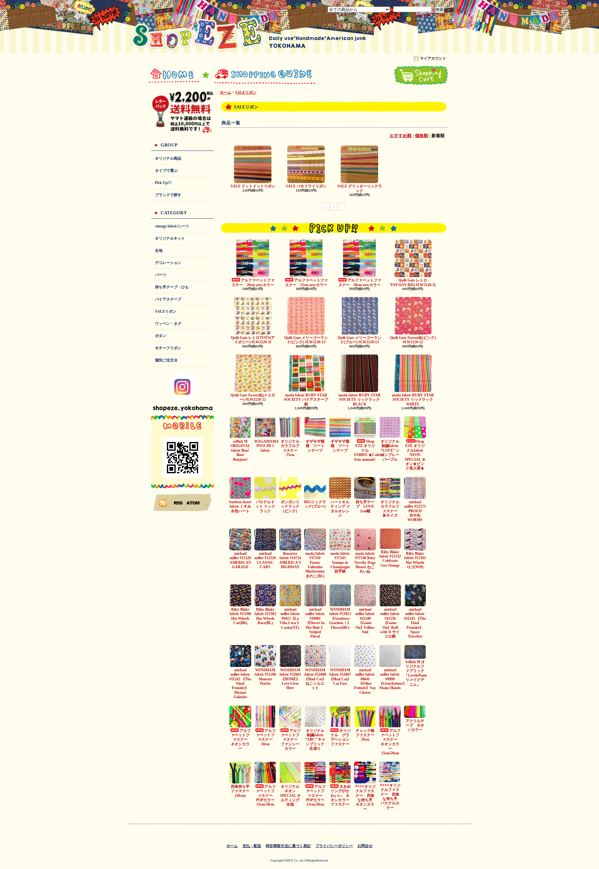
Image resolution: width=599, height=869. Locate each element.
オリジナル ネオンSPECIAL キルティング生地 (291, 795)
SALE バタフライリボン (306, 186)
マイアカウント (433, 58)
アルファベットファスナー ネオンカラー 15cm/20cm (391, 741)
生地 (159, 250)
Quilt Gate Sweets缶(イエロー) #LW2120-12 (253, 397)
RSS (178, 502)
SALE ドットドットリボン (253, 186)
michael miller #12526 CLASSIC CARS (265, 560)
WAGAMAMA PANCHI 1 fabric (266, 446)
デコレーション (168, 263)
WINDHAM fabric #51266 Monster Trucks (265, 677)
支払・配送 (251, 846)
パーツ (160, 275)
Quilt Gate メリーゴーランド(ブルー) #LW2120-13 (359, 339)
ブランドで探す (168, 195)
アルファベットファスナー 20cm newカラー (253, 282)
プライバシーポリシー (334, 846)
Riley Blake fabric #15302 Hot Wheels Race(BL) (265, 616)
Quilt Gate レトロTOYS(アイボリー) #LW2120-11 (253, 339)
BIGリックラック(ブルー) (315, 504)
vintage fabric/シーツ (172, 226)
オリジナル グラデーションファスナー (341, 737)
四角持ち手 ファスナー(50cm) (240, 791)
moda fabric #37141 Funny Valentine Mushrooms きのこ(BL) (315, 564)
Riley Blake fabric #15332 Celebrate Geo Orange (390, 559)
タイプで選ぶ (166, 170)
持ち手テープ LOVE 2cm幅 (365, 506)
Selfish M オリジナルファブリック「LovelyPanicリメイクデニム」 (415, 673)
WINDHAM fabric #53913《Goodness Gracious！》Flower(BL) (340, 618)
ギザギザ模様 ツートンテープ (315, 446)
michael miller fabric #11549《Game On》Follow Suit (365, 620)
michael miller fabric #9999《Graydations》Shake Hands (393, 679)
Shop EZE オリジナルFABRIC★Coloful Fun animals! (369, 450)
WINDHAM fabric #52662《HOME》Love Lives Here (290, 679)
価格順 (421, 135)
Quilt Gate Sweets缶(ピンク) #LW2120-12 (413, 339)
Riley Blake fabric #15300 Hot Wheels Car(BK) (240, 616)
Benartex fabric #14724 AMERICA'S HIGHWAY (290, 560)
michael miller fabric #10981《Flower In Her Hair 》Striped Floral (315, 622)
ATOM (193, 502)
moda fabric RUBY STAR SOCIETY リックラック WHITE (414, 399)
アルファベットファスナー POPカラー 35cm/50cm (267, 795)
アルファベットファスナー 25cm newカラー (306, 282)
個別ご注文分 (166, 360)
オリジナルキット (170, 238)
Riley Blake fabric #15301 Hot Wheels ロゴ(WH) (415, 560)
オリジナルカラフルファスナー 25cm (291, 448)
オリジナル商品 (168, 158)
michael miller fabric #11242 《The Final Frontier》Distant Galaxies (240, 683)
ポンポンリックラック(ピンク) (290, 506)
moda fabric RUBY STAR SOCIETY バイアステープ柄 (306, 399)
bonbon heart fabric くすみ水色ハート (240, 506)
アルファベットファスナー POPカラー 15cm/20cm (317, 795)
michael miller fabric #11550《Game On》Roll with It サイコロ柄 (390, 622)
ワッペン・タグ (168, 323)
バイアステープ (168, 299)
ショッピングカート (421, 76)
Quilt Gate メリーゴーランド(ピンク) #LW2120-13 (306, 339)
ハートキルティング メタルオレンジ (340, 509)
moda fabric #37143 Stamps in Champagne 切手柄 (340, 562)
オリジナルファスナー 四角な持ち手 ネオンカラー (366, 797)
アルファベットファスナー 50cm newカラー (360, 282)
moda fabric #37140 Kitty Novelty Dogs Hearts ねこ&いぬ (365, 562)
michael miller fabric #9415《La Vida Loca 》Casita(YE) (290, 618)
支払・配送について (259, 76)
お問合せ (340, 76)
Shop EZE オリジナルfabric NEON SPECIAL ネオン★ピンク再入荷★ (415, 454)
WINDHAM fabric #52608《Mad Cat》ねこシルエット (315, 679)
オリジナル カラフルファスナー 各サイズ (392, 509)
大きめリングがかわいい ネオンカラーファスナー (341, 795)
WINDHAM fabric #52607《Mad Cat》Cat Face (340, 677)
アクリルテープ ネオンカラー (415, 725)
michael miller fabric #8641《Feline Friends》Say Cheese (365, 681)
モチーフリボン (168, 348)
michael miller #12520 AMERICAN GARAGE (240, 560)
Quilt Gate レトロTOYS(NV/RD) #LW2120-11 (413, 282)
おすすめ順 (401, 135)
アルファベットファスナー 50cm (266, 737)
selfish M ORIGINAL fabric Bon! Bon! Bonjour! (240, 450)
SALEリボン (165, 311)
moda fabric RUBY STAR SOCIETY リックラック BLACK (360, 399)
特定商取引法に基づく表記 (288, 846)
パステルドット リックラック (265, 506)
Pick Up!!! (163, 183)
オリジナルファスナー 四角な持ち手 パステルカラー (391, 796)
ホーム (174, 76)
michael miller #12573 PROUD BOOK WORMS (415, 511)
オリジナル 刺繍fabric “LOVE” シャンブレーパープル (392, 450)
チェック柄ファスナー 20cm (367, 735)
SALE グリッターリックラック (359, 188)
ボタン (160, 336)
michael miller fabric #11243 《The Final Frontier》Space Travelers (415, 622)
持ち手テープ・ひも (172, 287)
